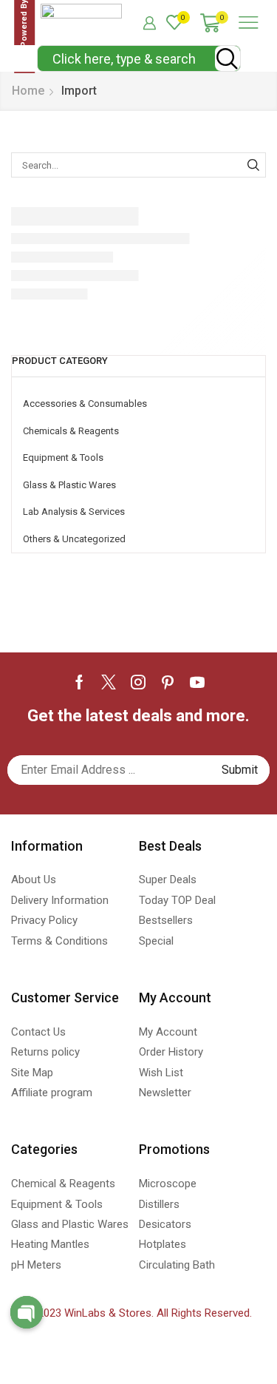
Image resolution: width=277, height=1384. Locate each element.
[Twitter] (108, 682)
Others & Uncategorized (74, 538)
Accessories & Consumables (85, 403)
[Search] (253, 165)
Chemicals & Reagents (71, 430)
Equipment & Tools (63, 457)
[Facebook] (79, 682)
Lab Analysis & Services (74, 511)
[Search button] (227, 58)
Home (28, 91)
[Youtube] (197, 682)
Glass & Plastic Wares (69, 484)
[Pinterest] (167, 682)
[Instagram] (138, 682)
